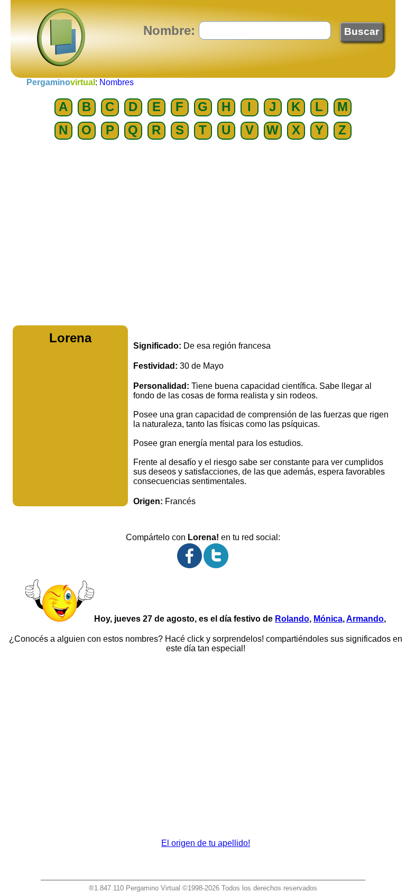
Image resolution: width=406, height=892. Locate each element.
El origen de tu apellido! (205, 843)
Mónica (328, 618)
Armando (365, 618)
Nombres (116, 82)
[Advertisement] (203, 235)
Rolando (292, 618)
